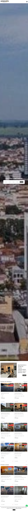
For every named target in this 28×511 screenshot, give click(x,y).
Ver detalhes (24, 374)
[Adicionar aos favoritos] (12, 401)
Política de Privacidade (18, 508)
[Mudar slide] (13, 387)
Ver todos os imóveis (25, 381)
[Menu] (26, 1)
